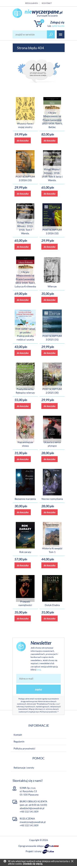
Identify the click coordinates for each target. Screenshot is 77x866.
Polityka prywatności (24, 748)
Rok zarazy (25, 551)
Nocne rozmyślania (52, 498)
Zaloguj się (57, 22)
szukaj (51, 34)
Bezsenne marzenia (25, 498)
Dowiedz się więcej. (33, 863)
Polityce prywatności (48, 712)
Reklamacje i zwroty (24, 767)
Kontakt (47, 3)
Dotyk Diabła (52, 605)
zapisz (38, 689)
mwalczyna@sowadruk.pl (32, 822)
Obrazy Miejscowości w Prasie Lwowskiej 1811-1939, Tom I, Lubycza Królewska (25, 279)
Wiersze (52, 286)
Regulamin (31, 3)
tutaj (39, 669)
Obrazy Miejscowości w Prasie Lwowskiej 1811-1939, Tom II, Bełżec (52, 120)
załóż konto (58, 25)
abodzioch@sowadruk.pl (32, 808)
